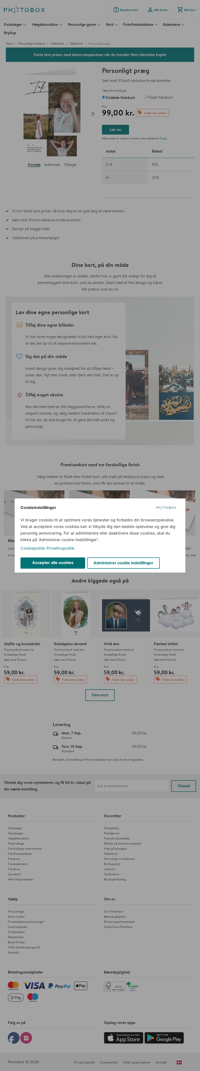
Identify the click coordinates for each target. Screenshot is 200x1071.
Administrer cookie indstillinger (123, 562)
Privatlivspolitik (60, 548)
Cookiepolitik (32, 548)
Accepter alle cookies (52, 562)
